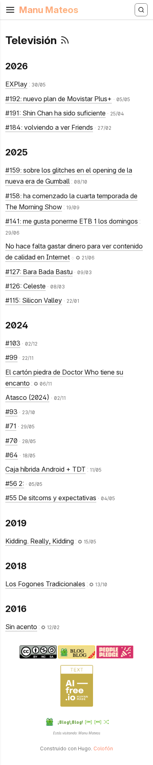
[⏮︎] (88, 721)
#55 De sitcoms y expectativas (50, 498)
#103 (12, 343)
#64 (11, 455)
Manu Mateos (48, 9)
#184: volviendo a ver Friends (49, 127)
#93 (11, 412)
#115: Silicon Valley (33, 300)
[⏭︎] (98, 721)
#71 (10, 426)
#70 (11, 441)
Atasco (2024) (27, 397)
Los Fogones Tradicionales (45, 584)
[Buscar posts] (141, 9)
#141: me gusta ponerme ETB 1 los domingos (71, 221)
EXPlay (16, 84)
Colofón (103, 748)
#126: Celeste (25, 286)
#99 (11, 357)
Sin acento (21, 627)
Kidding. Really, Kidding (39, 541)
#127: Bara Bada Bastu (39, 272)
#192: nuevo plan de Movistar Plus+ (58, 99)
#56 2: (14, 483)
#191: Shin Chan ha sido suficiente (55, 113)
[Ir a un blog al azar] (106, 722)
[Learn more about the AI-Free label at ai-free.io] (76, 705)
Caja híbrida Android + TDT (45, 469)
